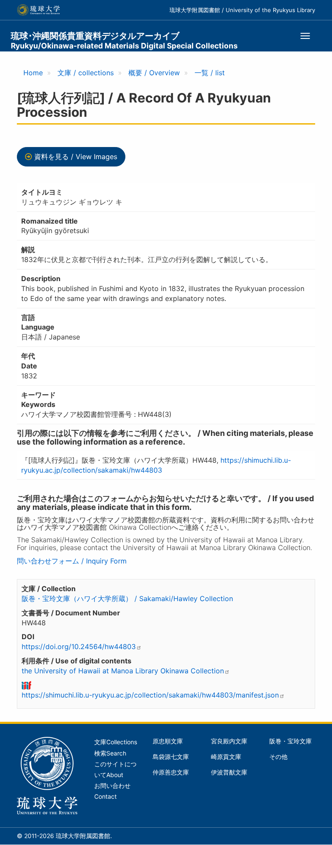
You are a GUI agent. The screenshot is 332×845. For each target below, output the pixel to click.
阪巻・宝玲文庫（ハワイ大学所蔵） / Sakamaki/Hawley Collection (127, 598)
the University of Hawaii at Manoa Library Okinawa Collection (123, 670)
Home (33, 72)
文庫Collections (115, 742)
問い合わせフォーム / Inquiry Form (72, 561)
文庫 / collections (85, 72)
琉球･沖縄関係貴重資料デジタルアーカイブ (124, 40)
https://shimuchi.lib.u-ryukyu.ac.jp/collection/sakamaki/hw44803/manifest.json (150, 695)
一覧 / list (210, 72)
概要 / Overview (154, 72)
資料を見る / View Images (75, 156)
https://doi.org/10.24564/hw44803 (79, 646)
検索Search (110, 753)
